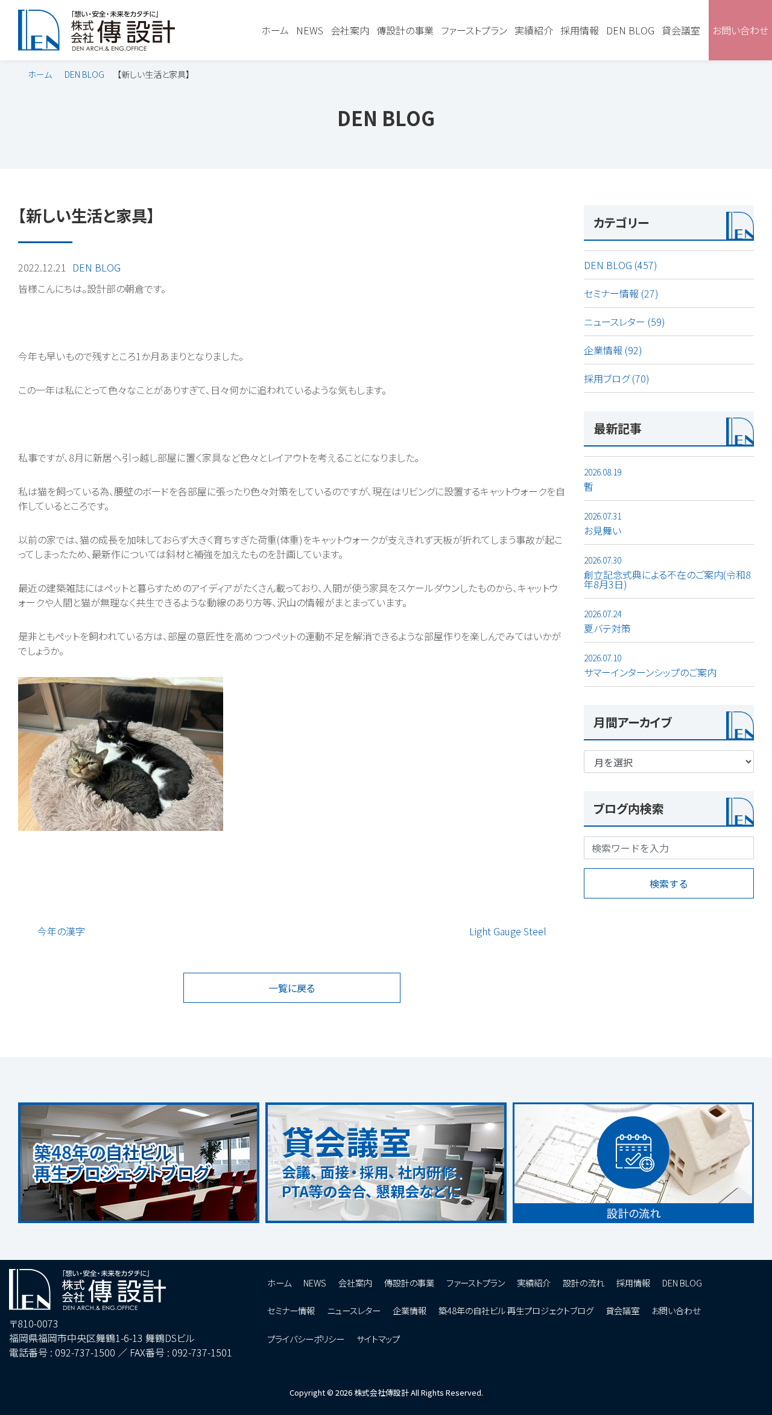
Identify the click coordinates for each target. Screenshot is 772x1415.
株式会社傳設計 (381, 1392)
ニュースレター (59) (624, 321)
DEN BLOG (84, 74)
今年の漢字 (61, 931)
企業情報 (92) (613, 350)
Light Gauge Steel (507, 931)
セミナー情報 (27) (621, 293)
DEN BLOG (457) (620, 265)
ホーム (40, 74)
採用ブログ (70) (617, 378)
